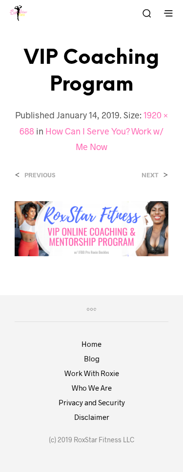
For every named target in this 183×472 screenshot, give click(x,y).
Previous (39, 175)
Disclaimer (91, 417)
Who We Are (92, 387)
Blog (92, 358)
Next (150, 175)
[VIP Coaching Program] (91, 227)
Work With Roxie (91, 373)
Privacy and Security (92, 402)
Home (91, 344)
